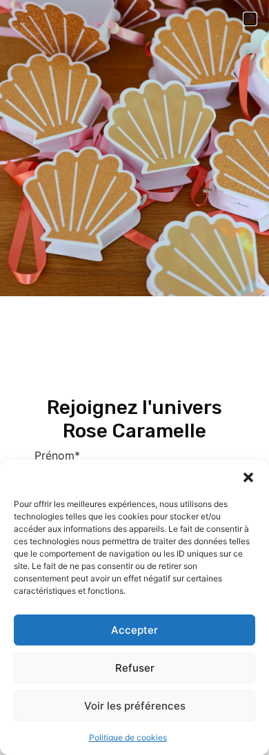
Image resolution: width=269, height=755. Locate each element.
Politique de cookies (128, 737)
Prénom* (57, 455)
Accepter (134, 630)
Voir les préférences (135, 705)
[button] (248, 477)
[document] (134, 377)
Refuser (135, 667)
